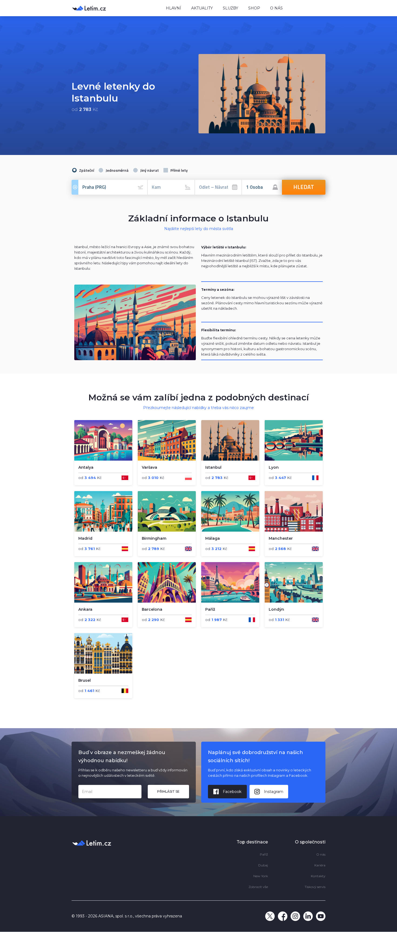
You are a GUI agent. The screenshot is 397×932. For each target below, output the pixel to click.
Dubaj (263, 865)
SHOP (254, 8)
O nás (320, 854)
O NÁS (276, 8)
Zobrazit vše (258, 887)
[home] (115, 8)
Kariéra (319, 865)
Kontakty (318, 876)
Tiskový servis (315, 887)
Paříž (264, 854)
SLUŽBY (230, 8)
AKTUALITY (202, 8)
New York (260, 876)
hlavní (173, 8)
